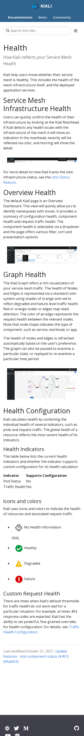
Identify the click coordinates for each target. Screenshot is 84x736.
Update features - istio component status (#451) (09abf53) (36, 656)
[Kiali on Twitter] (16, 728)
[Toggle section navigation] (75, 31)
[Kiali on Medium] (25, 728)
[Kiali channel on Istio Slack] (7, 728)
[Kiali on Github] (76, 728)
